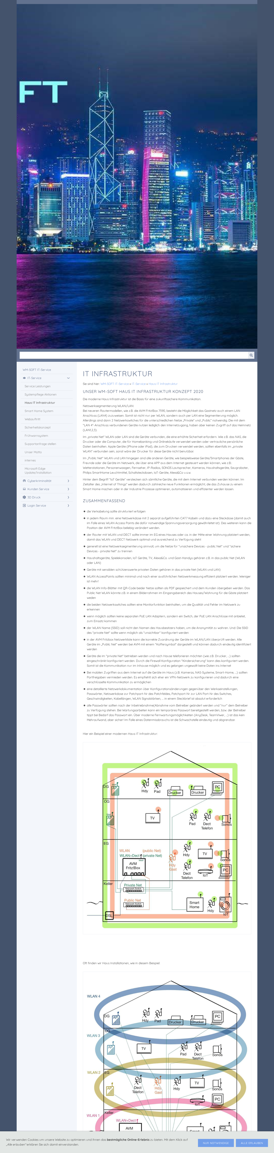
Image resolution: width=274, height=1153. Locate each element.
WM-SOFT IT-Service (114, 384)
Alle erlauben (252, 1143)
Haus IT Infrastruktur (163, 384)
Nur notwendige (216, 1143)
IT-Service (139, 384)
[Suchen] (251, 355)
